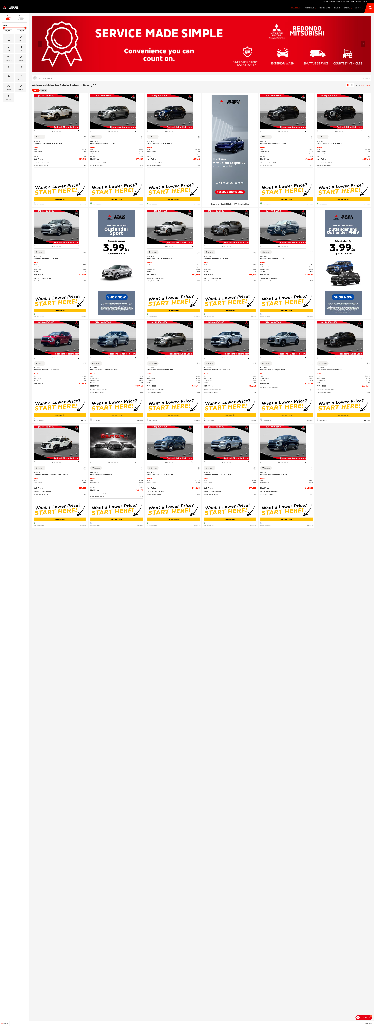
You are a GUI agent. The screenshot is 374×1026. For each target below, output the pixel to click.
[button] (370, 8)
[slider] (4, 28)
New (8, 16)
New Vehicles (295, 8)
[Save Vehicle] (84, 137)
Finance (337, 8)
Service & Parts (324, 8)
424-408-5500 (363, 1)
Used (20, 16)
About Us (358, 8)
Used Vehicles (309, 8)
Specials (347, 8)
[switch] (8, 17)
